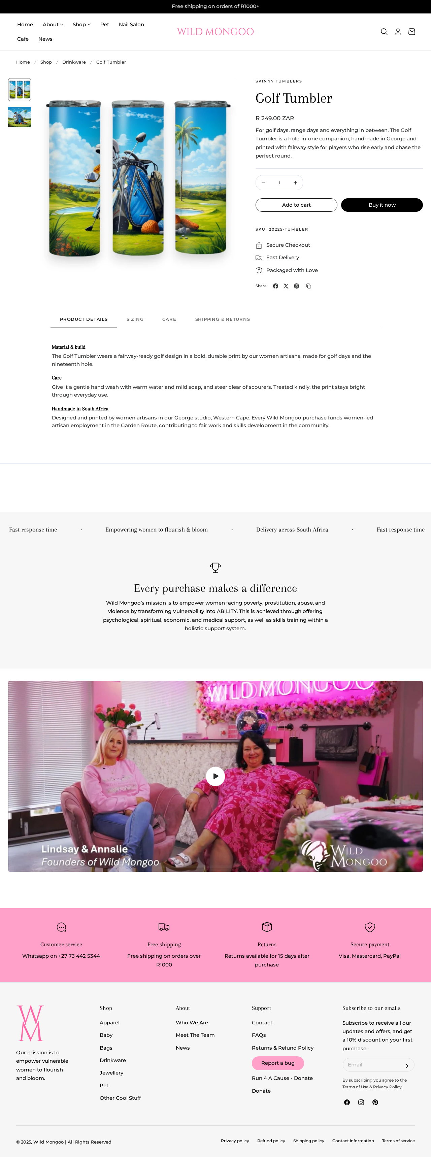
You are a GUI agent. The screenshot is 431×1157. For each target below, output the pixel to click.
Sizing (135, 319)
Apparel (110, 1023)
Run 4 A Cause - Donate (282, 1079)
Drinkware (74, 62)
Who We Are (192, 1023)
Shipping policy (308, 1140)
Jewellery (111, 1073)
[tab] (19, 89)
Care (169, 319)
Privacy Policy (387, 1087)
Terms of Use (355, 1087)
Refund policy (271, 1140)
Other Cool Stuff (120, 1098)
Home (23, 62)
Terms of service (398, 1140)
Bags (106, 1048)
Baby (106, 1035)
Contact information (353, 1140)
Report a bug (278, 1063)
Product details (84, 319)
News (183, 1048)
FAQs (259, 1035)
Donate (261, 1091)
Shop (46, 62)
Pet (104, 1086)
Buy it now (382, 205)
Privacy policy (235, 1140)
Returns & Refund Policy (282, 1048)
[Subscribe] (407, 1066)
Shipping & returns (222, 319)
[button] (384, 32)
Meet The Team (195, 1035)
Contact (262, 1023)
